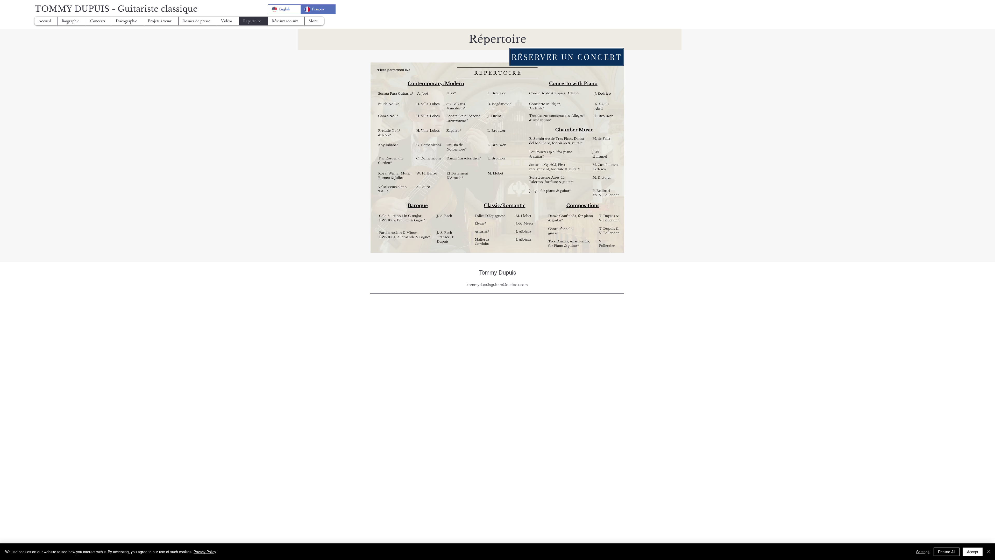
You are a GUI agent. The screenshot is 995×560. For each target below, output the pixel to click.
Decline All (946, 551)
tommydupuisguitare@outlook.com (497, 284)
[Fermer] (989, 552)
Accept (972, 551)
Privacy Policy (205, 551)
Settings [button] (922, 551)
